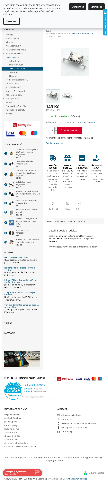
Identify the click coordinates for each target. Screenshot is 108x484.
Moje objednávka (12, 414)
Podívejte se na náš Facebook (74, 427)
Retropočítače (21, 457)
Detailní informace (54, 143)
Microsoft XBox (16, 64)
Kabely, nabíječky (14, 95)
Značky (9, 113)
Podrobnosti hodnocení (82, 33)
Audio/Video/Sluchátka (16, 106)
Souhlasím (97, 6)
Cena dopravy (10, 425)
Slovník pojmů (11, 439)
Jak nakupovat (10, 421)
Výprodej (10, 42)
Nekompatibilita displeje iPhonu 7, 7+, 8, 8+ (20, 269)
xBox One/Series (17, 68)
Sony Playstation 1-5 (18, 79)
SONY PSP (14, 83)
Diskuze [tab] (71, 221)
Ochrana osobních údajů (16, 443)
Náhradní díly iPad (14, 53)
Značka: (55, 36)
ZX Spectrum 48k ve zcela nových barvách (19, 293)
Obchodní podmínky (13, 418)
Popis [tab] (49, 221)
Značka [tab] (81, 221)
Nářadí (9, 102)
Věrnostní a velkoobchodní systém (20, 446)
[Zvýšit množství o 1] (55, 128)
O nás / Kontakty (12, 436)
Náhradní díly (15, 61)
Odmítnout (77, 6)
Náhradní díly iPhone (16, 49)
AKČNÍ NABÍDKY (13, 46)
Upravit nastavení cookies (75, 478)
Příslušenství (15, 87)
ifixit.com (9, 457)
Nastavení (11, 21)
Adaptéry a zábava (54, 460)
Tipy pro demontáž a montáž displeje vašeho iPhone (21, 306)
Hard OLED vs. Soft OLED (16, 257)
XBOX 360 (14, 72)
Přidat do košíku (71, 130)
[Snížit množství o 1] (55, 132)
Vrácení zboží (10, 432)
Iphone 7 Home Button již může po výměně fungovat (20, 281)
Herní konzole (12, 57)
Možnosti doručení (86, 122)
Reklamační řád (11, 428)
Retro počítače (12, 98)
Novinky (9, 34)
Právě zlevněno (13, 38)
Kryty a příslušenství (15, 91)
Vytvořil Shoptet (96, 472)
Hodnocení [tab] (60, 221)
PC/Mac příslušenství (15, 110)
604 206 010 (66, 419)
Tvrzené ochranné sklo (73, 457)
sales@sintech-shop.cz (71, 415)
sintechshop (67, 431)
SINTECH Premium (38, 457)
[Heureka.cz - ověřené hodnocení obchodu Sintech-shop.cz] (27, 391)
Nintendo (13, 76)
